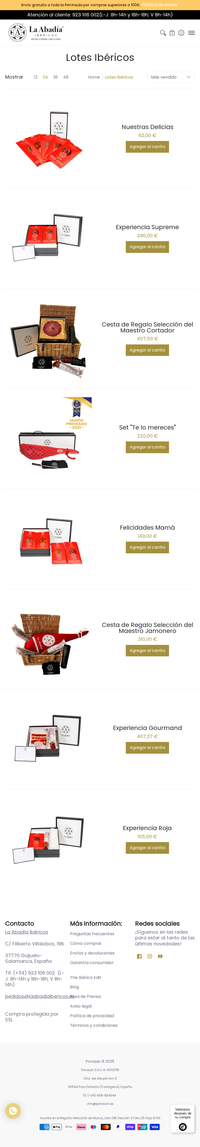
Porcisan (93, 1061)
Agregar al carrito (147, 147)
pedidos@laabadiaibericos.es (39, 996)
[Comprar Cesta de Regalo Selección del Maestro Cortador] (50, 338)
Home (94, 77)
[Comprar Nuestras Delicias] (50, 138)
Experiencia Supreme (147, 227)
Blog (74, 987)
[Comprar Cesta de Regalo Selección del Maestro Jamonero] (50, 639)
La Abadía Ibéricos (26, 932)
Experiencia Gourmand (147, 727)
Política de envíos (160, 5)
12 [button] (36, 77)
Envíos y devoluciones (92, 953)
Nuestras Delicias (147, 127)
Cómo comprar (86, 943)
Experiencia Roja (147, 828)
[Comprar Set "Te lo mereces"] (50, 439)
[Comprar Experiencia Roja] (50, 839)
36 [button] (55, 77)
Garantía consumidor (92, 963)
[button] (172, 33)
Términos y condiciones (94, 1025)
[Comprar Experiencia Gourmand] (50, 739)
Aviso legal (81, 1006)
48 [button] (65, 77)
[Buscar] (162, 33)
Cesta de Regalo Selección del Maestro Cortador (147, 327)
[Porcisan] (37, 33)
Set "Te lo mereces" (147, 427)
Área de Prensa (85, 996)
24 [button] (45, 77)
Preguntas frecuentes (92, 934)
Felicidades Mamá (147, 527)
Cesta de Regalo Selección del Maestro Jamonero (147, 627)
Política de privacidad (92, 1016)
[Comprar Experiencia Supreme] (50, 238)
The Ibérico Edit (85, 978)
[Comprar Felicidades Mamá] (50, 539)
